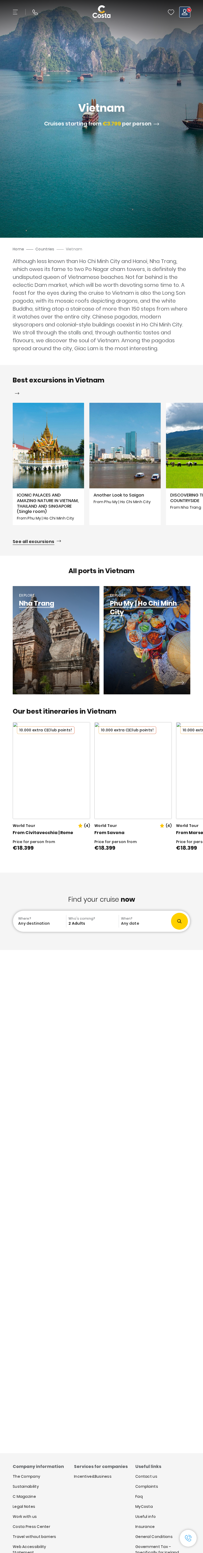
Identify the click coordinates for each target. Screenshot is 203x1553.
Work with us (25, 1516)
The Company (26, 1476)
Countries (44, 249)
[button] (171, 12)
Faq (139, 1496)
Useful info (145, 1516)
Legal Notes (24, 1506)
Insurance (145, 1526)
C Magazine (24, 1496)
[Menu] (16, 12)
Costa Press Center (31, 1526)
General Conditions (154, 1536)
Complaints (146, 1486)
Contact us (146, 1476)
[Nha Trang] (89, 683)
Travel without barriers (34, 1536)
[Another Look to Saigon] (125, 464)
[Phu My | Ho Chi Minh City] (180, 683)
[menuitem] (40, 921)
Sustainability (26, 1486)
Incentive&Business (93, 1476)
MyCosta (144, 1506)
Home (18, 249)
